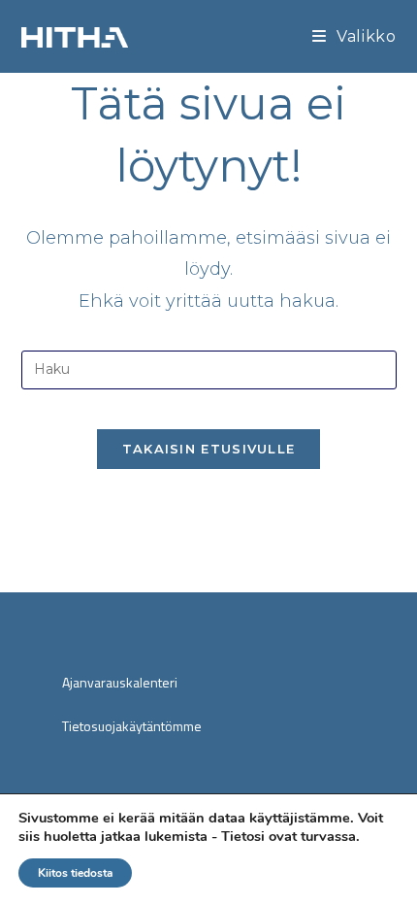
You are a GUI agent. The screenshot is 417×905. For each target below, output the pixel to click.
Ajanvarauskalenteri (119, 682)
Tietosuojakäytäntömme (132, 726)
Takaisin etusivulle (209, 448)
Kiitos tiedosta (75, 873)
